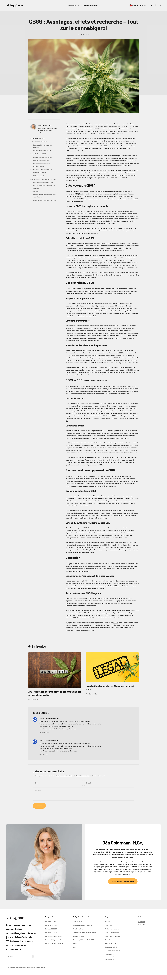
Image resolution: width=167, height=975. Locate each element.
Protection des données (113, 929)
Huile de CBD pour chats (53, 940)
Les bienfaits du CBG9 (39, 154)
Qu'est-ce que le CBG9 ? (39, 142)
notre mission (77, 922)
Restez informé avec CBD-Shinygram (44, 200)
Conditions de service (82, 776)
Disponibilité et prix (39, 172)
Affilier (75, 943)
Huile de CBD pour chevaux (54, 943)
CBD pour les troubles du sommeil (84, 932)
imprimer (108, 922)
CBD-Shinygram (116, 625)
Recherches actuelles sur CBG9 (43, 182)
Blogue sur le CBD (111, 943)
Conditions (108, 925)
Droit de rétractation (112, 932)
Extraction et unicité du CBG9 (42, 150)
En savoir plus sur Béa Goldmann (123, 881)
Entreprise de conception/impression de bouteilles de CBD (114, 956)
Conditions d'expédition (113, 936)
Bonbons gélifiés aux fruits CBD (83, 940)
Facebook (141, 924)
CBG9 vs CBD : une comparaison (42, 169)
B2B (74, 947)
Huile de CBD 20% (51, 929)
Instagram (141, 922)
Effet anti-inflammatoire (41, 160)
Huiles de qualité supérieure (82, 925)
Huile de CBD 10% (51, 925)
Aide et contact (110, 940)
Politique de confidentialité (64, 776)
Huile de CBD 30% (51, 932)
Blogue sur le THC (111, 947)
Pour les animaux (78, 929)
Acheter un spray (78, 936)
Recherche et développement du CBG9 (44, 179)
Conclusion (35, 191)
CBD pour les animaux (90, 5)
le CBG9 (115, 622)
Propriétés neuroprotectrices (42, 157)
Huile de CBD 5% (50, 922)
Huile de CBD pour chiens (53, 936)
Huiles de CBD (72, 5)
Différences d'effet (39, 176)
